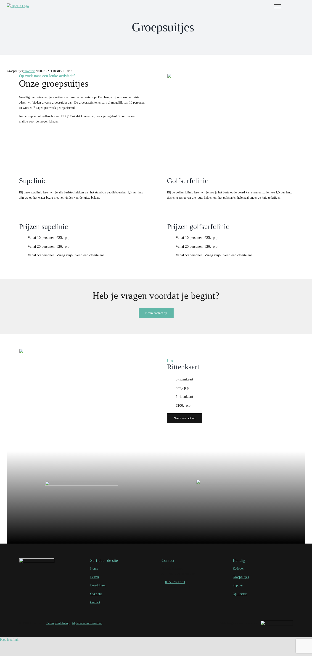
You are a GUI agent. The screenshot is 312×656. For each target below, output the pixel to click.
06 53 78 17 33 (175, 582)
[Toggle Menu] (277, 6)
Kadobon (238, 568)
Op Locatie (240, 594)
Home (94, 568)
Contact (95, 602)
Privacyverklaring (57, 623)
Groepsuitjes (241, 577)
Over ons (96, 594)
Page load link (9, 639)
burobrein (29, 71)
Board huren (98, 585)
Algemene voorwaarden (87, 623)
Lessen (94, 577)
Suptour (238, 585)
